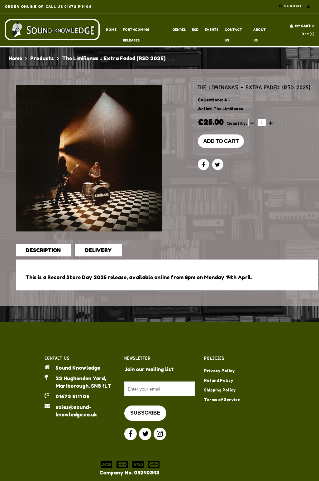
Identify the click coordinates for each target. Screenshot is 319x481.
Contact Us (233, 31)
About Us (259, 31)
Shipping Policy (220, 390)
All (227, 100)
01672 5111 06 (72, 396)
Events (211, 30)
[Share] (203, 164)
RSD (195, 30)
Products (42, 58)
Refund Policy (218, 380)
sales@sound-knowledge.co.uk (76, 411)
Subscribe (145, 412)
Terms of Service (222, 399)
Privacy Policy (219, 370)
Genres (179, 30)
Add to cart (221, 141)
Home (111, 30)
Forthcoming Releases (136, 31)
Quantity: (236, 123)
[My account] (308, 6)
